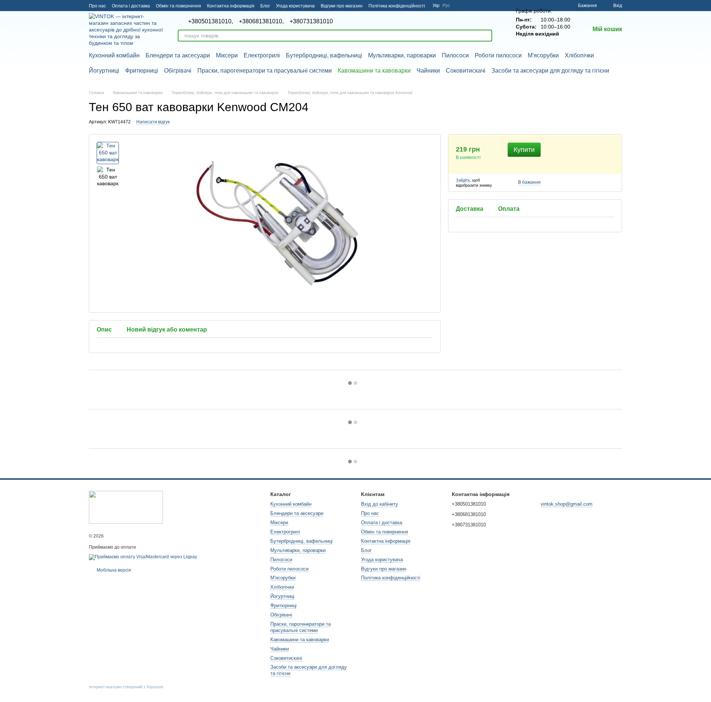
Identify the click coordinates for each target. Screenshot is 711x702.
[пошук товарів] (486, 35)
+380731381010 (311, 21)
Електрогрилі (262, 55)
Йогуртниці (104, 70)
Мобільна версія (113, 570)
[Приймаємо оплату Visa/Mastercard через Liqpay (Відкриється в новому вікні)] (143, 556)
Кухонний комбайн (114, 55)
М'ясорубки (543, 55)
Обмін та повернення (178, 6)
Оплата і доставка (131, 6)
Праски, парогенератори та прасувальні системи (264, 70)
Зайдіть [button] (463, 180)
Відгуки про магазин (342, 6)
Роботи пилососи (498, 55)
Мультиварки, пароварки (402, 55)
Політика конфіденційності (396, 6)
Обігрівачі (177, 70)
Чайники (428, 70)
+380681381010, (261, 21)
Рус (446, 5)
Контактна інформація (230, 6)
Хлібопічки (579, 55)
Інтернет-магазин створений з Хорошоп (126, 687)
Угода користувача (295, 6)
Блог (265, 6)
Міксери (227, 55)
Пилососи (455, 55)
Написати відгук (153, 121)
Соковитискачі (465, 70)
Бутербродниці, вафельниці (324, 55)
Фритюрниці (141, 70)
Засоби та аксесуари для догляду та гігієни (550, 70)
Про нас (97, 6)
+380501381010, (210, 21)
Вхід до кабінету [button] (379, 504)
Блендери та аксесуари (178, 55)
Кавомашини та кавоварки (374, 70)
